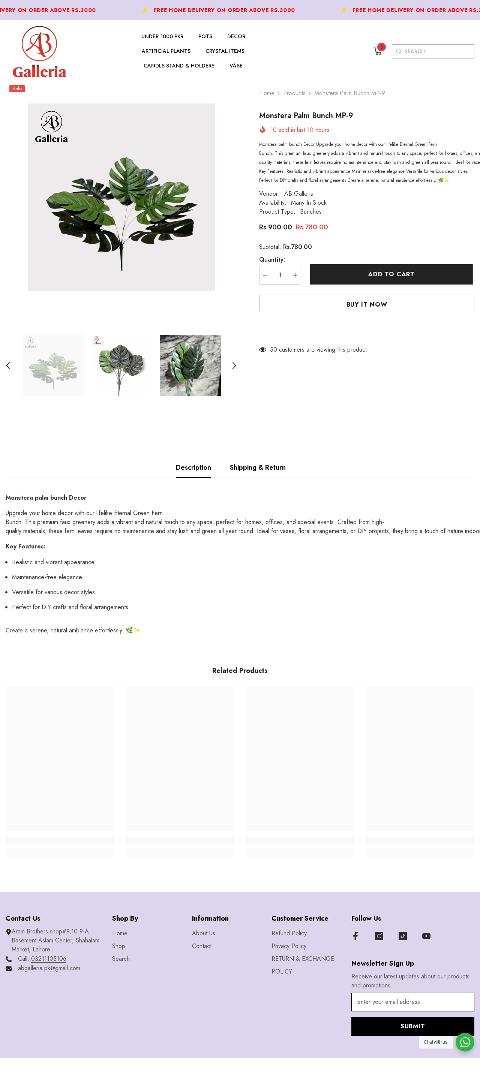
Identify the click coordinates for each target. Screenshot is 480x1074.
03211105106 (48, 958)
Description (193, 467)
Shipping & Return (258, 467)
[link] (60, 840)
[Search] (398, 51)
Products (294, 93)
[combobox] (439, 51)
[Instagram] (379, 936)
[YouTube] (426, 936)
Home (266, 93)
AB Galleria (299, 193)
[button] (8, 365)
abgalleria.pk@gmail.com (49, 968)
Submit (412, 1026)
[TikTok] (403, 936)
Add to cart (393, 274)
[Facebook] (355, 936)
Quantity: (272, 259)
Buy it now (366, 304)
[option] (121, 197)
